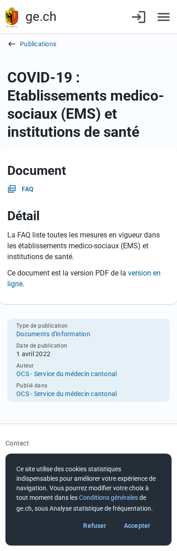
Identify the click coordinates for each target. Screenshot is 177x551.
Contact (17, 443)
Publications (38, 44)
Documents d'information (53, 334)
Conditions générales (108, 497)
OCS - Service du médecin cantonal (66, 373)
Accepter (137, 525)
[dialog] (88, 500)
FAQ (28, 189)
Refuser (94, 525)
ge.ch (40, 16)
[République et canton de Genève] (11, 17)
